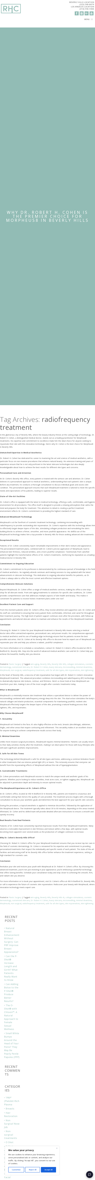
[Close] (56, 1148)
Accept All (48, 1169)
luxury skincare (55, 667)
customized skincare (21, 667)
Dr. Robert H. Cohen (39, 667)
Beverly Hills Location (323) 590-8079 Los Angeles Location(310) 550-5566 (81, 5)
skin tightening (87, 670)
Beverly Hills (45, 664)
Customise (16, 1169)
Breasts (10, 1108)
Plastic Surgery (15, 664)
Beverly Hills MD (59, 664)
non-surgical (16, 670)
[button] (87, 19)
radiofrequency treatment (34, 670)
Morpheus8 (5, 670)
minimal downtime (84, 667)
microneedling (69, 667)
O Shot (9, 1142)
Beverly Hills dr (58, 897)
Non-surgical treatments (10, 1135)
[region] (32, 1160)
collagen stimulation (75, 664)
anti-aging (35, 664)
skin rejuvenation (72, 670)
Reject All (32, 1169)
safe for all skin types (55, 670)
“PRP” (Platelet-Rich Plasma (11, 1101)
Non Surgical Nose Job (12, 1124)
